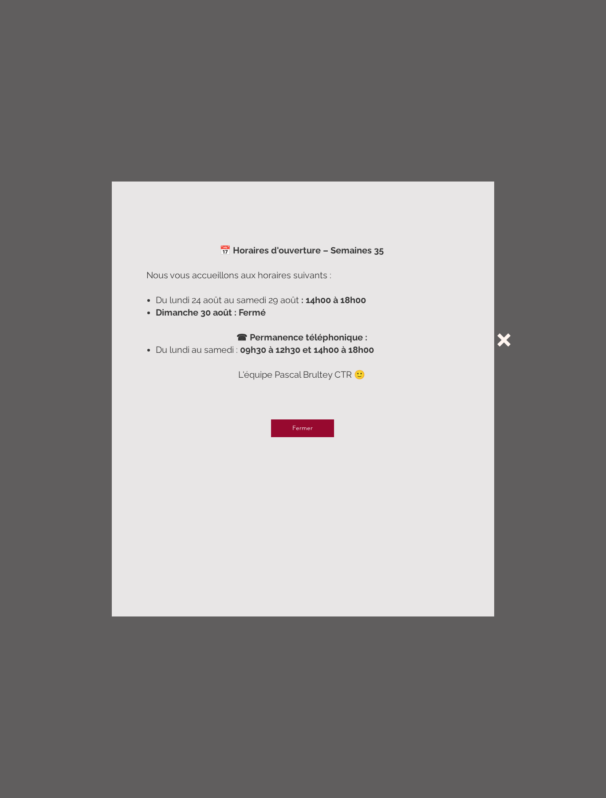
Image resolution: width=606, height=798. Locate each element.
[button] (504, 340)
